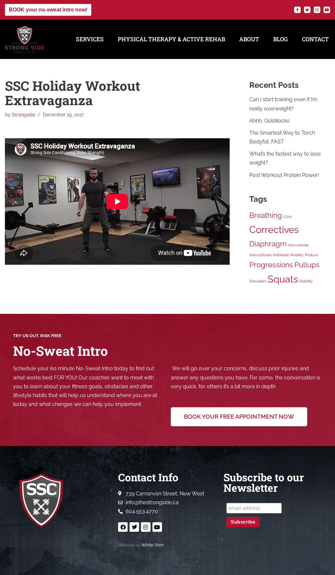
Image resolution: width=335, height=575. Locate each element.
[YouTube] (327, 10)
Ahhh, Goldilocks (269, 121)
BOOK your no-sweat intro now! (48, 9)
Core (287, 217)
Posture (311, 255)
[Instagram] (317, 10)
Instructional (298, 245)
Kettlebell (281, 255)
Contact (315, 39)
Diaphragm (268, 244)
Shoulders (257, 281)
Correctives (274, 229)
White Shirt (152, 545)
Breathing (265, 215)
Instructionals (260, 255)
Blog (280, 39)
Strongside (23, 114)
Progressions (271, 264)
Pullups (307, 264)
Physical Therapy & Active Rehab (171, 39)
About (249, 39)
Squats (283, 279)
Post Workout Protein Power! (284, 175)
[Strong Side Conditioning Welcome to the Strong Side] (24, 39)
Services (90, 39)
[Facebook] (297, 10)
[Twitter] (307, 10)
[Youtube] (157, 527)
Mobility (297, 255)
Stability (306, 281)
